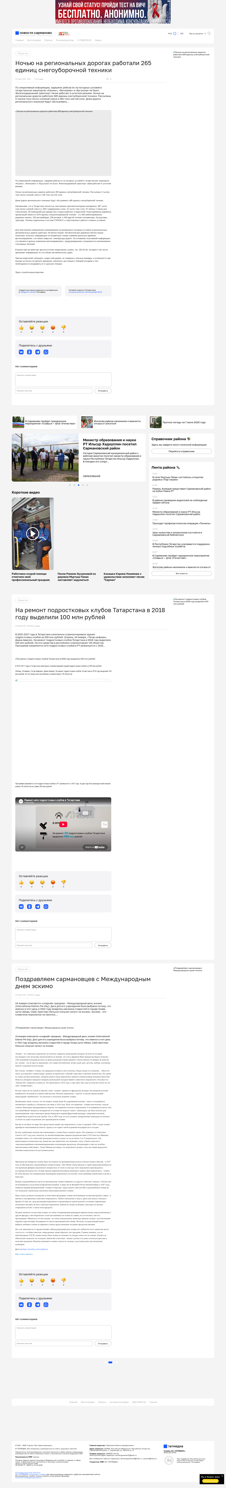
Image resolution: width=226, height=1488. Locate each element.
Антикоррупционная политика (27, 1473)
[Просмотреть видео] (32, 533)
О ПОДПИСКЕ (84, 40)
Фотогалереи (88, 1402)
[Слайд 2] (74, 485)
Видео (98, 40)
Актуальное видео (119, 1402)
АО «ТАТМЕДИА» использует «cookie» (30, 1474)
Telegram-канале (28, 292)
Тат (182, 33)
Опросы (48, 40)
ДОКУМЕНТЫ (139, 1402)
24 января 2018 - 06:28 (23, 995)
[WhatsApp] (46, 352)
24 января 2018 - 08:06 (23, 626)
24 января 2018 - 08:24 (23, 79)
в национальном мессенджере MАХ (85, 292)
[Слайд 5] (87, 485)
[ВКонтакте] (21, 352)
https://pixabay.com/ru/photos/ (35, 1249)
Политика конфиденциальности (28, 1478)
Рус (170, 33)
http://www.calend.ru (24, 1254)
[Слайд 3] (78, 485)
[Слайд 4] (83, 485)
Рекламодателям (65, 40)
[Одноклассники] (29, 352)
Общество (23, 53)
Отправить (103, 391)
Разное (153, 1402)
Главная (19, 40)
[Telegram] (37, 352)
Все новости (182, 573)
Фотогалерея (34, 40)
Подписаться (210, 1481)
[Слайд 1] (70, 485)
